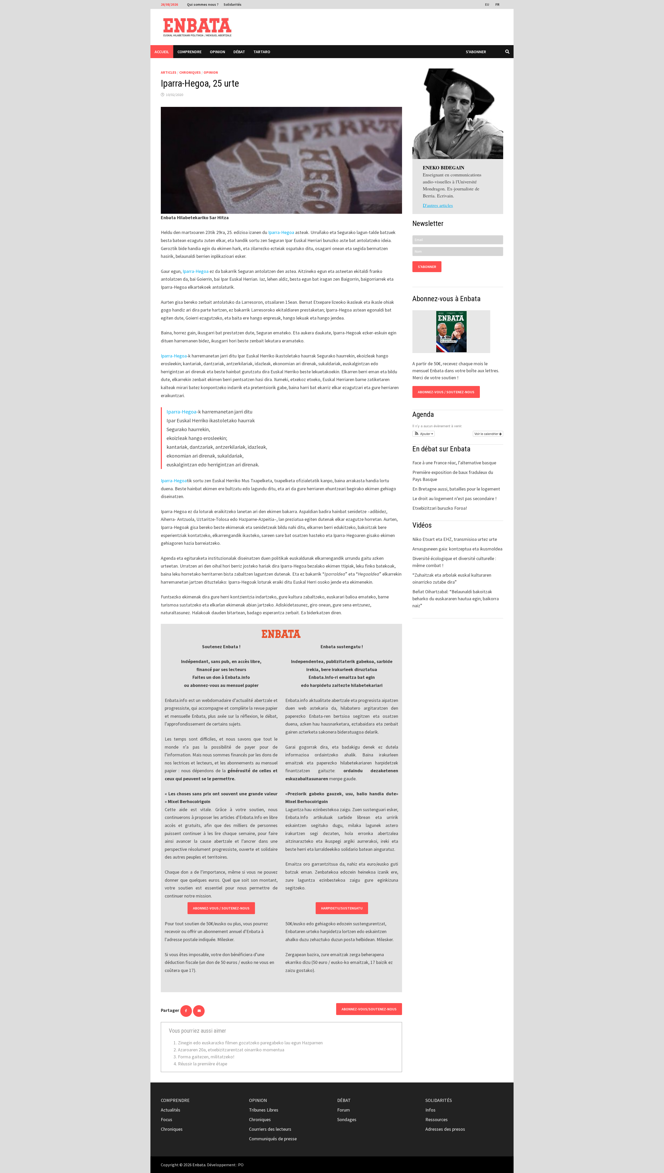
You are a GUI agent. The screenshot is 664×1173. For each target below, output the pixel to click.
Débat (239, 51)
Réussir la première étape (202, 1064)
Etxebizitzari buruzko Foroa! (439, 508)
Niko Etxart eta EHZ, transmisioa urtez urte (454, 539)
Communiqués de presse (273, 1139)
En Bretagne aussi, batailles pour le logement (456, 489)
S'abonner (476, 51)
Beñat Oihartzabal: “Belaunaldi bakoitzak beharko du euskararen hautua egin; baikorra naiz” (455, 599)
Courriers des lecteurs (270, 1129)
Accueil (162, 51)
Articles (168, 72)
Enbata (198, 1164)
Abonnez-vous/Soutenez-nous (369, 1009)
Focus (166, 1119)
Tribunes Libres (263, 1110)
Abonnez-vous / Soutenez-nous (221, 908)
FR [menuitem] (497, 4)
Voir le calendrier (486, 433)
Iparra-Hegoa (281, 232)
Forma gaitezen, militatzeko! (206, 1057)
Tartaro (261, 51)
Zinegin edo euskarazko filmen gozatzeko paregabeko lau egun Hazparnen (250, 1043)
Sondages (346, 1119)
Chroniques (190, 72)
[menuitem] (487, 4)
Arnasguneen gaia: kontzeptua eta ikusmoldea (457, 549)
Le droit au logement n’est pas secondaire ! (454, 498)
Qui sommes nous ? (202, 4)
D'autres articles (438, 205)
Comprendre (189, 51)
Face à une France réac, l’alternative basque (454, 463)
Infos (430, 1110)
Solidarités (232, 4)
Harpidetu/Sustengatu (342, 908)
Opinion (217, 51)
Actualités (170, 1110)
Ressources (436, 1119)
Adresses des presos (445, 1129)
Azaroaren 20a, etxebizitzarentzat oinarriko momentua (231, 1050)
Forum (343, 1110)
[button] (423, 433)
